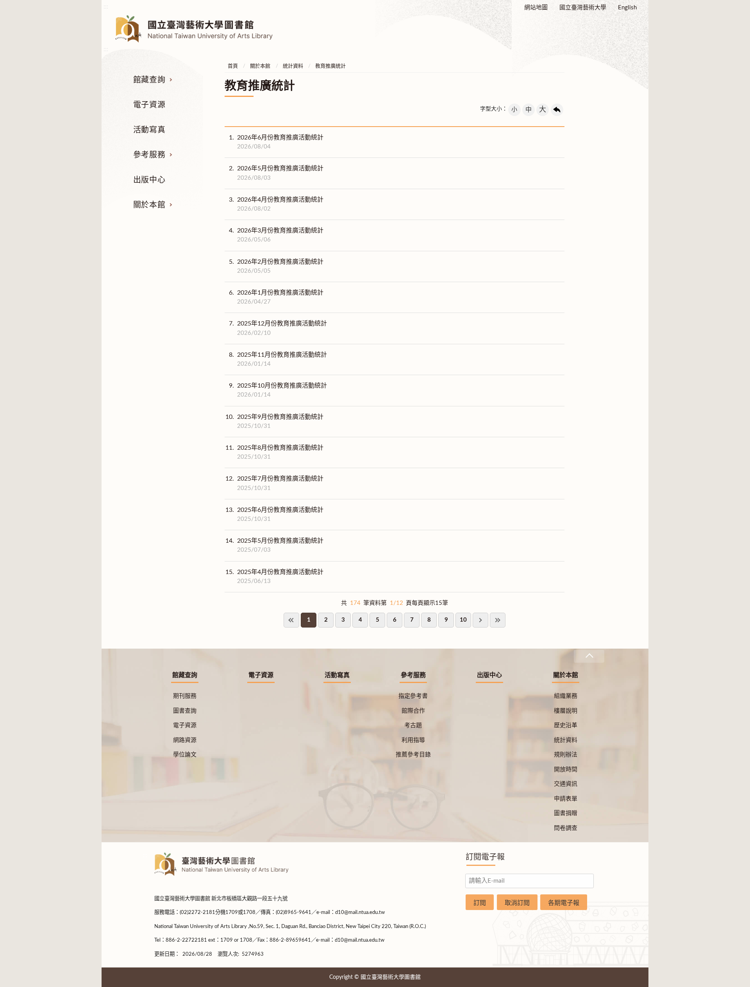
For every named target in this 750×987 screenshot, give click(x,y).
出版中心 (149, 180)
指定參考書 (413, 696)
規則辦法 (565, 755)
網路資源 (184, 740)
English (627, 8)
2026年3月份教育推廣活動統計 (276, 235)
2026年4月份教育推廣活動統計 (276, 204)
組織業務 (565, 696)
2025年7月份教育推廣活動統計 (274, 483)
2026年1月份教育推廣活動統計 (276, 297)
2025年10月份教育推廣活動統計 (278, 390)
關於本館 (149, 205)
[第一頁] (291, 620)
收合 (589, 656)
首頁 (233, 66)
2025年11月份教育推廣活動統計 (278, 359)
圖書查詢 (184, 711)
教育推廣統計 (330, 66)
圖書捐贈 (565, 813)
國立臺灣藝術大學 (582, 8)
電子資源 (149, 105)
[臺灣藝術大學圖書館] (200, 29)
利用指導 (413, 740)
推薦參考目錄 (413, 755)
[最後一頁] (497, 620)
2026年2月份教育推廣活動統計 (276, 266)
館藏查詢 (149, 80)
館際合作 (413, 711)
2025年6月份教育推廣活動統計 (274, 514)
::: (106, 7)
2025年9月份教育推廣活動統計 (274, 421)
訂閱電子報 (485, 857)
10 (463, 620)
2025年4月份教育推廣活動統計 (274, 576)
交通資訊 (565, 784)
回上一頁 (557, 110)
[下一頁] (480, 620)
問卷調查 (565, 828)
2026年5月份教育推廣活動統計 (276, 173)
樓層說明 (565, 711)
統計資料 (293, 66)
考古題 (413, 725)
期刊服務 (184, 696)
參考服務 (149, 155)
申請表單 (565, 799)
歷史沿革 (565, 725)
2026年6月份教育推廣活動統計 (276, 142)
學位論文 (184, 755)
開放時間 (565, 769)
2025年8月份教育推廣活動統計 (274, 452)
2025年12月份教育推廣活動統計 (278, 328)
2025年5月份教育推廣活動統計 (274, 545)
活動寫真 (149, 130)
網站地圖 (536, 8)
